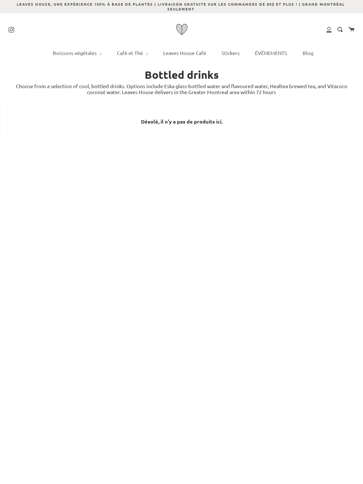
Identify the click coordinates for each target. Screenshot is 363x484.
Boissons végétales (75, 53)
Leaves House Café (184, 53)
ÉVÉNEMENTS (271, 53)
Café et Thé (130, 53)
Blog (308, 53)
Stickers (230, 53)
